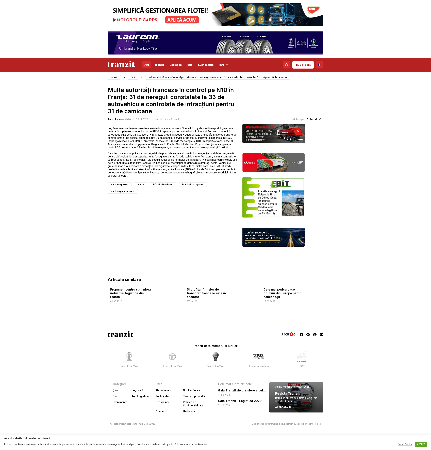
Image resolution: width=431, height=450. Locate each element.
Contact (160, 411)
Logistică (176, 64)
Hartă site (189, 411)
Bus (189, 64)
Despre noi (162, 402)
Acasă (114, 77)
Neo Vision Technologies (308, 424)
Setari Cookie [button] (405, 444)
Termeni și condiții (194, 396)
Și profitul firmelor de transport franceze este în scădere (206, 293)
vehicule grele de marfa (122, 191)
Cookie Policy (191, 390)
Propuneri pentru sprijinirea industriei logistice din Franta (130, 293)
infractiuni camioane (163, 184)
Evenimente (206, 64)
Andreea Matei (123, 119)
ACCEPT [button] (421, 444)
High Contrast (269, 424)
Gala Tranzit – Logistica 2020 (240, 401)
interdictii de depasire (192, 184)
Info (222, 64)
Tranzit (159, 64)
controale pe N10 (119, 184)
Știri (146, 64)
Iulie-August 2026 (300, 386)
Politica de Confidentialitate (193, 404)
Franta (141, 184)
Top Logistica (140, 396)
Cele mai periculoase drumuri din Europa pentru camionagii (283, 293)
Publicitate (162, 396)
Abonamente (163, 390)
